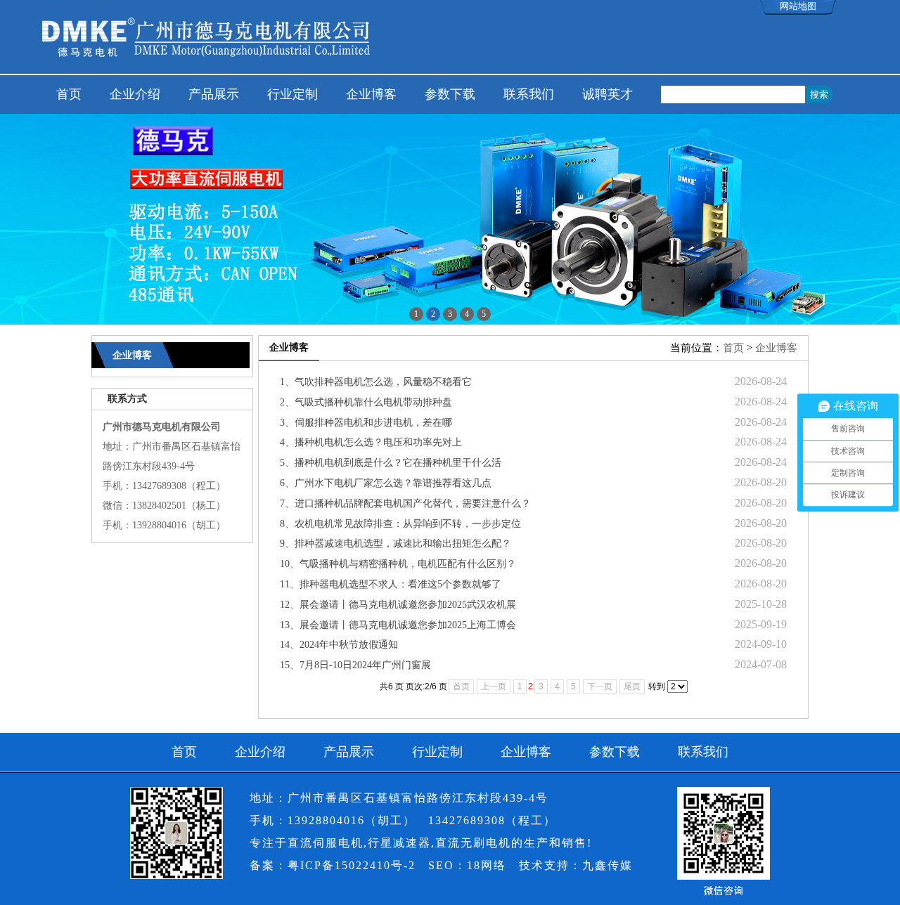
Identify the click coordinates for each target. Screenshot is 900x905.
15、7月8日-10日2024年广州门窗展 (355, 665)
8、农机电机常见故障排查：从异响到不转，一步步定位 (400, 524)
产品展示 (213, 94)
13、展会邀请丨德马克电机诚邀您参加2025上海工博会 (398, 625)
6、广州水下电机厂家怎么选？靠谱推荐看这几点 (385, 483)
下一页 (599, 686)
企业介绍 (135, 94)
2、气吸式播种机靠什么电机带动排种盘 (366, 402)
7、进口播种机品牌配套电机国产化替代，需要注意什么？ (405, 503)
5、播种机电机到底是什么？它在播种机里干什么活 (390, 462)
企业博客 (371, 94)
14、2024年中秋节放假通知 (339, 644)
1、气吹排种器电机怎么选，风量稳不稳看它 (376, 382)
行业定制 (292, 94)
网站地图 (798, 6)
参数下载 (450, 94)
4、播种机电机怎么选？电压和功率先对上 (371, 442)
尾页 (632, 686)
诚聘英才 (607, 94)
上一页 (493, 686)
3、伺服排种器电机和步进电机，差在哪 (366, 422)
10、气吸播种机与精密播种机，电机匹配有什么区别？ (398, 564)
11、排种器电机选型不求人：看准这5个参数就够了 (390, 584)
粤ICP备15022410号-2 (352, 865)
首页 (69, 94)
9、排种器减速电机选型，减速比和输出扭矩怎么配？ (395, 543)
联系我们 (528, 94)
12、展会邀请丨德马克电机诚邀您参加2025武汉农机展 (398, 604)
